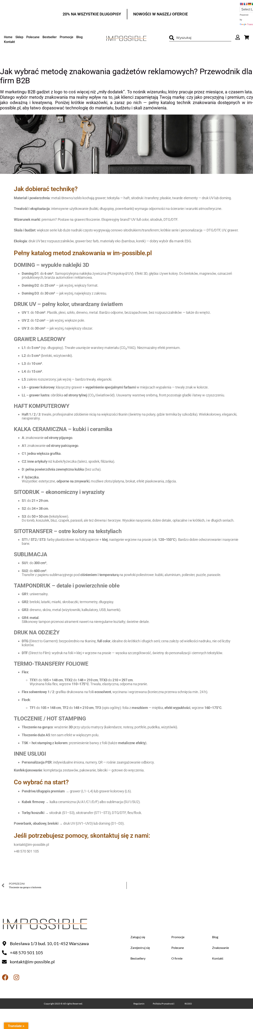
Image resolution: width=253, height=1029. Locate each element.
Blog (79, 37)
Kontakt (9, 42)
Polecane (33, 37)
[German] (249, 4)
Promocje (66, 37)
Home (8, 37)
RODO (188, 1003)
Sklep (19, 37)
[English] (241, 4)
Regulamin (138, 1003)
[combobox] (200, 37)
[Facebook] (5, 977)
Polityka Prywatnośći (163, 1003)
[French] (245, 4)
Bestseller (49, 37)
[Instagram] (16, 977)
